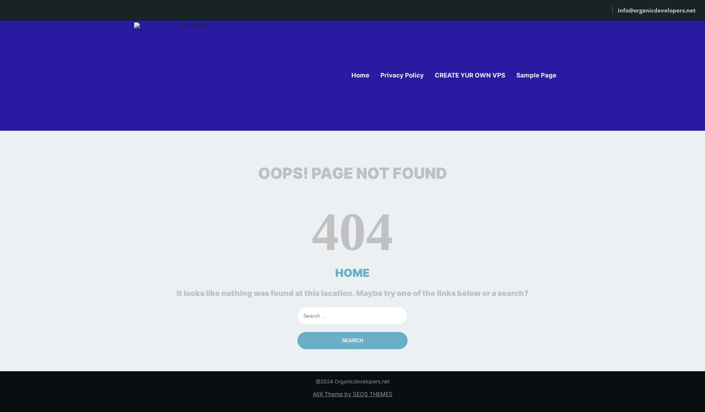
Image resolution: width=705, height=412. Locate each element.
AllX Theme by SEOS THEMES (353, 394)
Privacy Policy (402, 75)
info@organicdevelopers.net (657, 10)
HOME (352, 272)
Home (360, 75)
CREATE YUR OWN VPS (470, 75)
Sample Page (536, 75)
